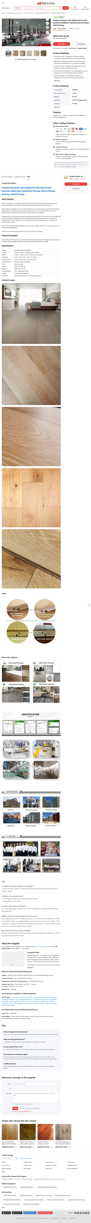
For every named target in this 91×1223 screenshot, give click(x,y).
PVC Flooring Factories (26, 1195)
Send (15, 1108)
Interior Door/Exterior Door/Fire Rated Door (27, 1001)
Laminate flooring (72, 1165)
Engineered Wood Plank (26, 1187)
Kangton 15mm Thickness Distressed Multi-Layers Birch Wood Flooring (28, 1144)
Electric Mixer (11, 1005)
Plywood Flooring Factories (62, 1195)
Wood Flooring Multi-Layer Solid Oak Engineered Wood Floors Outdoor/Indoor (62, 1144)
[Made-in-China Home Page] (45, 3)
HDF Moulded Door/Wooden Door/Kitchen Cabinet (29, 1003)
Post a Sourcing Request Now (21, 1111)
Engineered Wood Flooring (42, 13)
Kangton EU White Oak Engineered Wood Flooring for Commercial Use (9, 1144)
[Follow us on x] (78, 1213)
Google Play (17, 1213)
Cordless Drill (49, 1003)
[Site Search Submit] (66, 8)
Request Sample (82, 48)
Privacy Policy (72, 1218)
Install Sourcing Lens (46, 1213)
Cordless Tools (28, 1162)
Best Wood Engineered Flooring (11, 1200)
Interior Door (49, 1168)
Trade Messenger (30, 1213)
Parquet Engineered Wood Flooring (33, 1200)
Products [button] (18, 8)
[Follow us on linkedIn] (88, 1213)
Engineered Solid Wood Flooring (55, 1200)
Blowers (4, 1162)
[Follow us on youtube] (83, 1213)
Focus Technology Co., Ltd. (33, 1218)
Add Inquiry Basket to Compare (26, 59)
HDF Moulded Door (72, 1168)
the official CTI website (43, 946)
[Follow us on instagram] (80, 1213)
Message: (9, 1093)
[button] (3, 3)
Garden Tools (5, 1165)
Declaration (64, 1218)
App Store (6, 1213)
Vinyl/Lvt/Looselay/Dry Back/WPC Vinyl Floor (25, 997)
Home (3, 13)
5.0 (71, 179)
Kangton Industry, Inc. (62, 28)
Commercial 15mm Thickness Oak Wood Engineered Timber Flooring (45, 1144)
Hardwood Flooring (51, 1165)
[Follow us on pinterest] (86, 1213)
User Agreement (55, 1218)
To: (11, 1089)
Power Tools (70, 1162)
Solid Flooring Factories (9, 1195)
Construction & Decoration (14, 13)
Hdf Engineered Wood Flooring (11, 1204)
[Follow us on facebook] (75, 1213)
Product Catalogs (27, 1158)
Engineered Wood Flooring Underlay (47, 1187)
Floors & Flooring (28, 13)
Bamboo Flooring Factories (43, 1195)
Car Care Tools (49, 1162)
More (3, 1207)
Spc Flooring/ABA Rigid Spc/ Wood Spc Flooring (30, 999)
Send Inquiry (62, 44)
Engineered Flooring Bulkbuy (31, 1204)
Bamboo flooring (6, 1168)
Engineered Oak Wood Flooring (76, 1200)
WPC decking (27, 1168)
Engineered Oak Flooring (58, 13)
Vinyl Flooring (27, 1165)
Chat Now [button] (82, 44)
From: (10, 1084)
